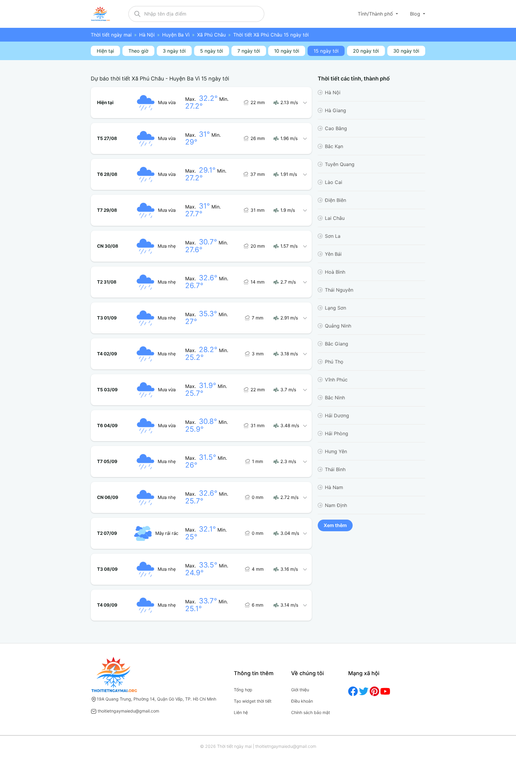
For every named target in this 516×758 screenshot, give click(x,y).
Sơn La (332, 236)
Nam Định (336, 505)
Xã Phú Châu (211, 35)
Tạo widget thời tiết (252, 701)
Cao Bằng (336, 128)
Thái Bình (335, 469)
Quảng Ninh (338, 326)
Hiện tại (105, 51)
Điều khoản (302, 701)
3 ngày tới (174, 51)
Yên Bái (333, 254)
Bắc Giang (336, 344)
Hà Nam (334, 487)
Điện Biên (335, 200)
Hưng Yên (336, 451)
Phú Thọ (334, 362)
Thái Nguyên (339, 290)
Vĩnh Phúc (336, 380)
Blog (416, 14)
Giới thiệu (300, 689)
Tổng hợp (243, 689)
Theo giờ (138, 51)
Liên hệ (241, 712)
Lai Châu (335, 218)
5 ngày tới (211, 51)
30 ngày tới (406, 51)
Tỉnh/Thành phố (376, 14)
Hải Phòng (336, 433)
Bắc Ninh (335, 398)
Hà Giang (335, 110)
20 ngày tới (366, 51)
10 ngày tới (286, 51)
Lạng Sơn (335, 308)
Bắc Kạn (334, 146)
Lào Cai (333, 182)
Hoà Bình (335, 272)
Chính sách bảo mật (310, 712)
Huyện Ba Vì (176, 35)
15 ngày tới (326, 51)
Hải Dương (337, 415)
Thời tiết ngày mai (111, 35)
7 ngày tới (248, 51)
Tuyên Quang (339, 164)
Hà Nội (147, 35)
